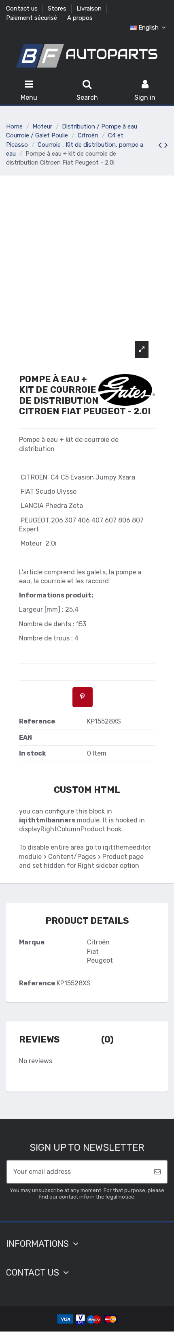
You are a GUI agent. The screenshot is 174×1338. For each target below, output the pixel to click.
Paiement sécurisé (32, 17)
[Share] (31, 696)
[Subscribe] (157, 1171)
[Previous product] (161, 145)
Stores (58, 8)
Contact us (22, 8)
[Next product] (166, 145)
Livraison (89, 8)
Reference (37, 983)
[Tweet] (57, 696)
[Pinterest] (82, 696)
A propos (80, 17)
